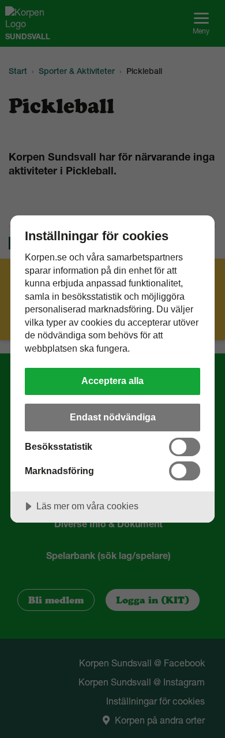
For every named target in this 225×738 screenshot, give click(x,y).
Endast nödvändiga (113, 417)
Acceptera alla (112, 380)
